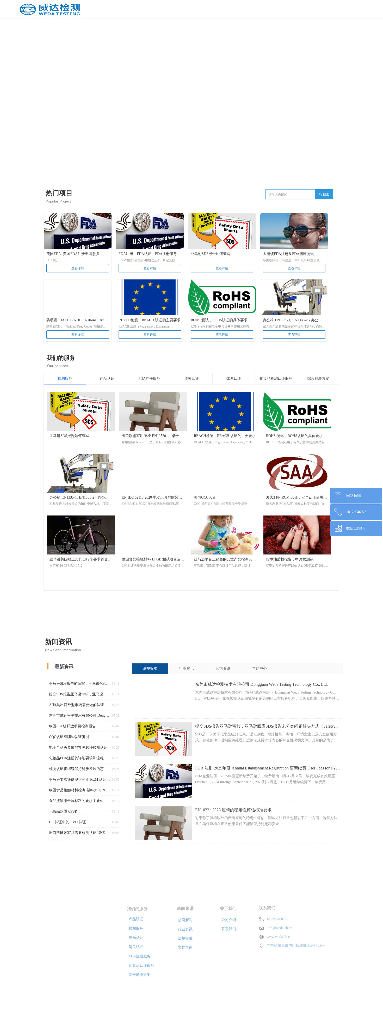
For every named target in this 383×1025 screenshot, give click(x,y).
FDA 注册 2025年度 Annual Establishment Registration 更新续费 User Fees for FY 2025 (265, 769)
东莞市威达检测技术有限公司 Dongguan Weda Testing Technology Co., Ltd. (261, 684)
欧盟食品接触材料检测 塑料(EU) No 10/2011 (79, 790)
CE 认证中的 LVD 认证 (67, 822)
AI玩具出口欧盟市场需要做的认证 (76, 705)
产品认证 (107, 379)
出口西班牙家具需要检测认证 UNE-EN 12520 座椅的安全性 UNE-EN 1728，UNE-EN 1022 (79, 833)
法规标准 (150, 668)
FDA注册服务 (149, 379)
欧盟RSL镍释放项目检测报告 (72, 726)
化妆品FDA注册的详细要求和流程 (76, 758)
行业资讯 (186, 668)
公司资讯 (223, 668)
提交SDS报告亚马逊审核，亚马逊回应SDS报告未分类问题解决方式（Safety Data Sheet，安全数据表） (264, 727)
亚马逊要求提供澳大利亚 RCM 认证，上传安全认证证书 (79, 779)
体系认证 (233, 379)
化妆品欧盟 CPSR (63, 811)
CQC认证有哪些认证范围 (69, 737)
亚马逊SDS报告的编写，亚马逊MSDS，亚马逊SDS (79, 683)
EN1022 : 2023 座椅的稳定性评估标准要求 (233, 810)
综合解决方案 (318, 379)
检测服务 (65, 379)
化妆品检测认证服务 (276, 379)
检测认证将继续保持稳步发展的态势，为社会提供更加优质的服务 (79, 769)
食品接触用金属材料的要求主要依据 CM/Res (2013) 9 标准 (79, 801)
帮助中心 (259, 668)
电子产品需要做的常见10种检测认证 (78, 747)
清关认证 (191, 379)
